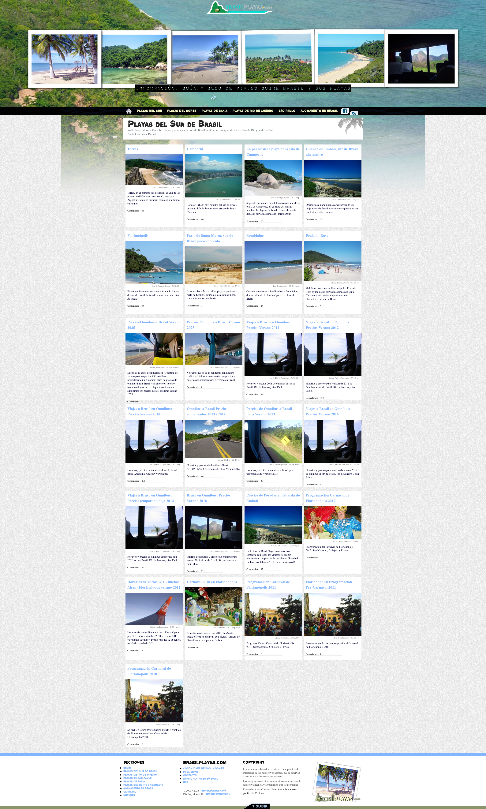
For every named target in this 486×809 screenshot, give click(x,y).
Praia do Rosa (317, 235)
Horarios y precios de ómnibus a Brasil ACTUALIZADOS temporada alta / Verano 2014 (213, 467)
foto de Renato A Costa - (340, 282)
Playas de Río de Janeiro (253, 111)
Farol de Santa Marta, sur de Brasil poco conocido (210, 238)
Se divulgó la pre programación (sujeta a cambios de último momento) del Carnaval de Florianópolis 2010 (154, 733)
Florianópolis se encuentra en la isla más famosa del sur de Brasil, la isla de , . (153, 295)
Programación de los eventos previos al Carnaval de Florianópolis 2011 (332, 645)
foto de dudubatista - (283, 637)
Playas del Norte (181, 111)
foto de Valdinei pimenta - (161, 187)
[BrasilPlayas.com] (128, 111)
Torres (132, 149)
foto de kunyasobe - (224, 199)
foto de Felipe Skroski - (222, 285)
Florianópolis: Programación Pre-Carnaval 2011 (329, 584)
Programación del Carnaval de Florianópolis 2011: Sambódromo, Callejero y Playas (270, 645)
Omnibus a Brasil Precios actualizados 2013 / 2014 (207, 411)
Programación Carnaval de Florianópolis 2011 (268, 584)
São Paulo (287, 111)
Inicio (127, 767)
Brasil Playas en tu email (200, 778)
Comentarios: (133, 210)
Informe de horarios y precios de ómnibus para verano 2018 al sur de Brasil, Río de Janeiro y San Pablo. (212, 560)
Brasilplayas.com (204, 762)
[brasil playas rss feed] (354, 113)
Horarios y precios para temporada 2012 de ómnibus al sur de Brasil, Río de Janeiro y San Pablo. (331, 387)
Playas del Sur (149, 111)
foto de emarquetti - (281, 286)
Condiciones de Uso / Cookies (203, 768)
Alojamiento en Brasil (319, 111)
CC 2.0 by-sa (294, 286)
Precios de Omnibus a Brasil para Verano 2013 (269, 411)
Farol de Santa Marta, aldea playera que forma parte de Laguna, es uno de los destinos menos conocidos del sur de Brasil (212, 294)
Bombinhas (255, 235)
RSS (185, 782)
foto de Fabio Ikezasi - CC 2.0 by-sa (345, 199)
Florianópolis (137, 235)
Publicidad (190, 771)
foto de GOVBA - (225, 460)
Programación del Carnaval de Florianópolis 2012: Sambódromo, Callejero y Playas (329, 548)
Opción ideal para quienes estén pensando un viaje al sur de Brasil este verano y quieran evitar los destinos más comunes (332, 208)
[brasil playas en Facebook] (345, 110)
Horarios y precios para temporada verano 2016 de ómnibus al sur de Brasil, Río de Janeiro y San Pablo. (332, 473)
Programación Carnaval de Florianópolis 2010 (149, 670)
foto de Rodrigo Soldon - (281, 197)
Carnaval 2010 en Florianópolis (212, 581)
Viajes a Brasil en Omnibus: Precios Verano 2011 (268, 324)
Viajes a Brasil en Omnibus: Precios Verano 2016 (328, 411)
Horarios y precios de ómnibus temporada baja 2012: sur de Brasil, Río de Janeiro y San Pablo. (153, 558)
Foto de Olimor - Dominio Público (345, 541)
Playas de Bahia (214, 111)
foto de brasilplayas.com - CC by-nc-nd (165, 367)
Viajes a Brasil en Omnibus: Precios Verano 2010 (149, 411)
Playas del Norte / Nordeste (143, 784)
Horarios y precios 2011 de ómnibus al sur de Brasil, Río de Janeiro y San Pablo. (270, 385)
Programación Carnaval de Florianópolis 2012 (327, 497)
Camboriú (195, 149)
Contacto (190, 775)
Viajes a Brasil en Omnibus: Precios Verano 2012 (328, 324)
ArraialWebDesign (218, 794)
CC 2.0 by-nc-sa (233, 627)
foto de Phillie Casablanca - (280, 378)
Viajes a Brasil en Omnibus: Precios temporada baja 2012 (150, 497)
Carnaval (129, 791)
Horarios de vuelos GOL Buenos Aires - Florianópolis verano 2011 (154, 584)
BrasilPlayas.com (213, 790)
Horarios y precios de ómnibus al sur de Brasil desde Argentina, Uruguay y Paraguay (152, 471)
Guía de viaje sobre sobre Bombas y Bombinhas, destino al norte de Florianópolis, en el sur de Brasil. (272, 295)
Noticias (129, 795)
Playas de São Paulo (137, 778)
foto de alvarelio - (220, 627)
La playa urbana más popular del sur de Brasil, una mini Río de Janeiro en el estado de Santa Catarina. (212, 208)
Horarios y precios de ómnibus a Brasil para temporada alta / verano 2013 (269, 471)
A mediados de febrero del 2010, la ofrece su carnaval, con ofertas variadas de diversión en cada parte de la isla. (213, 636)
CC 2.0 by (176, 187)
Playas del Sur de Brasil (140, 771)
